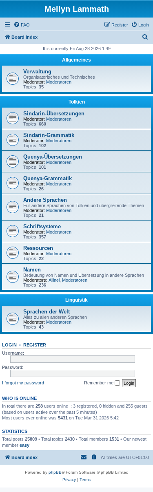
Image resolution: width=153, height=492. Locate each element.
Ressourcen (38, 248)
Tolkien (77, 102)
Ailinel (54, 280)
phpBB (55, 472)
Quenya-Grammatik (47, 178)
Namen (32, 270)
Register (34, 344)
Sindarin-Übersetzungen (53, 113)
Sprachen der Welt (46, 312)
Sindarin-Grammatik (48, 135)
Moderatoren (58, 81)
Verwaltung (37, 71)
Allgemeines (76, 60)
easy (24, 445)
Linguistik (76, 300)
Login (9, 344)
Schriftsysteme (42, 226)
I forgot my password (23, 382)
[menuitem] (21, 25)
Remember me (99, 382)
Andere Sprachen (45, 200)
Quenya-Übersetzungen (52, 157)
